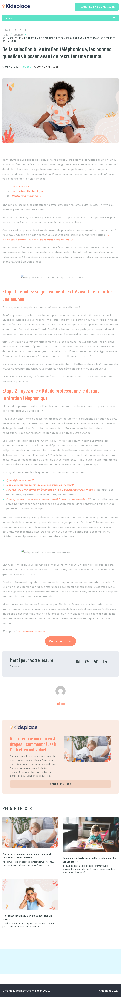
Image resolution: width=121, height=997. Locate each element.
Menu (9, 18)
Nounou (26, 67)
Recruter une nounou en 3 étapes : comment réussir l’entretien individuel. (33, 743)
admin (60, 703)
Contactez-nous (60, 641)
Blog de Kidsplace (14, 990)
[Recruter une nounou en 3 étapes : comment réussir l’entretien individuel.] (30, 832)
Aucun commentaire (46, 67)
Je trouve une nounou (31, 631)
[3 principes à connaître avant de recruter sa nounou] (30, 894)
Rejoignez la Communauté (97, 6)
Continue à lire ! (60, 784)
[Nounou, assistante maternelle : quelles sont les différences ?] (91, 834)
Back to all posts (16, 30)
